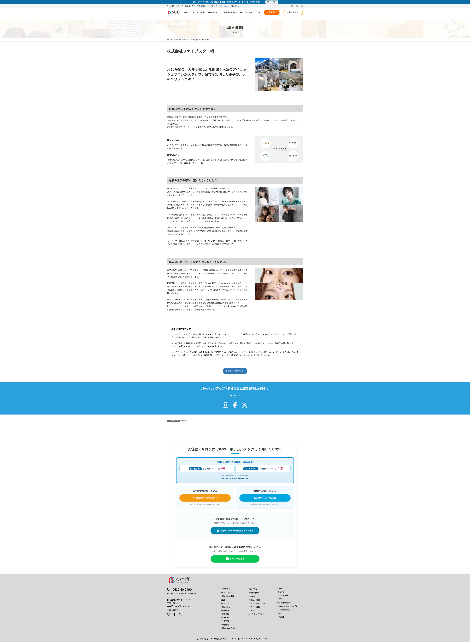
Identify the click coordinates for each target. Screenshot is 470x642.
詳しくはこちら (272, 2)
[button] (272, 12)
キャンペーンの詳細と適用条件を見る (235, 478)
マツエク (184, 421)
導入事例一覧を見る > (235, 371)
